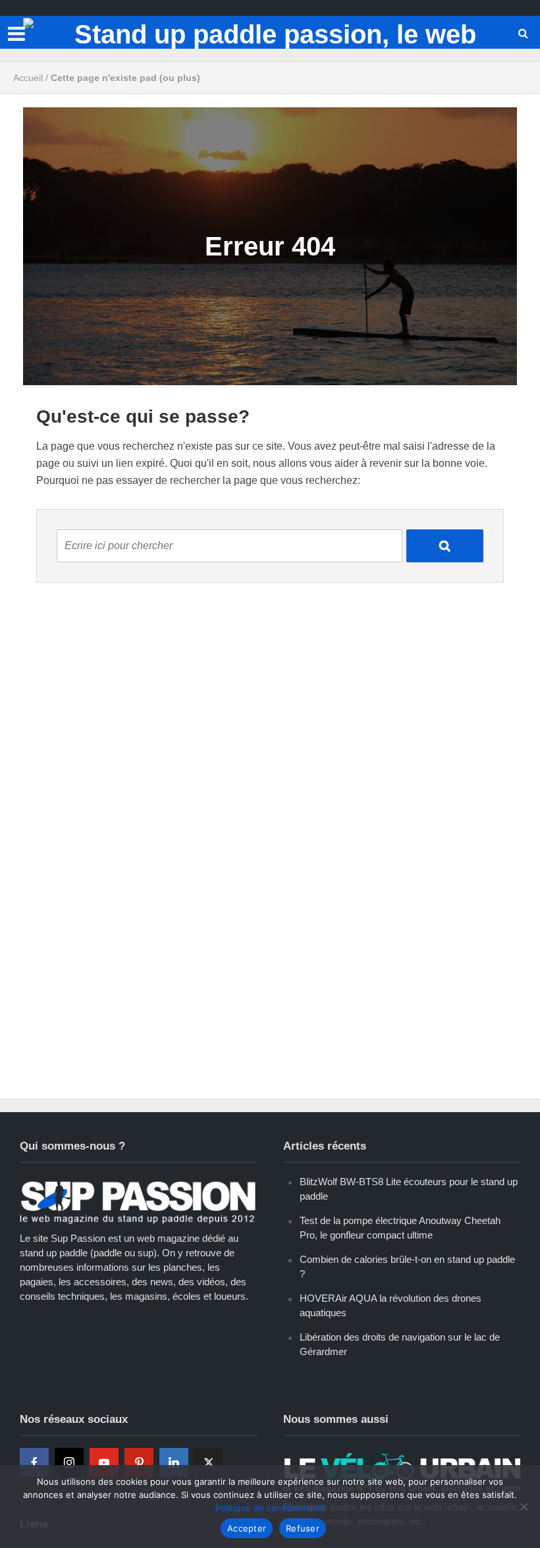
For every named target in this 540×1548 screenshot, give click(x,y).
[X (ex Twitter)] (208, 1462)
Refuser (302, 1528)
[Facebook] (34, 1462)
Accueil (28, 77)
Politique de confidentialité (270, 1508)
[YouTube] (104, 1462)
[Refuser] (523, 1506)
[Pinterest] (138, 1462)
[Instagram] (69, 1462)
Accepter (246, 1528)
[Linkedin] (173, 1462)
